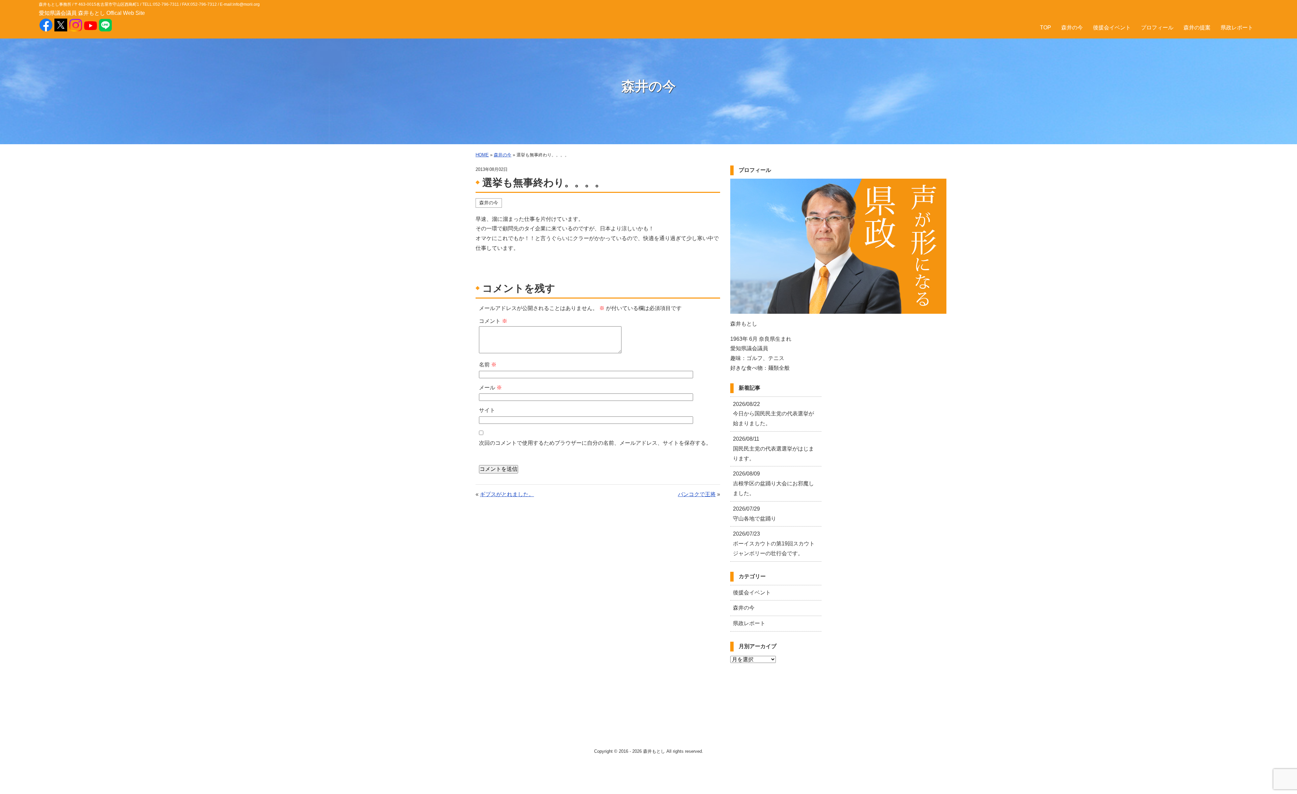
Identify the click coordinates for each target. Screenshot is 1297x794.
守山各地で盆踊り (754, 513)
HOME (482, 154)
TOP (1045, 27)
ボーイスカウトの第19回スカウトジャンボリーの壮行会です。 (774, 543)
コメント (493, 321)
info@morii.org (246, 4)
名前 (488, 364)
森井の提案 (1197, 27)
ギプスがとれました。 (507, 494)
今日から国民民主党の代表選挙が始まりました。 (773, 414)
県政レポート (1237, 27)
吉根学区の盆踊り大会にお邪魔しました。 (773, 483)
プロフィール (1157, 27)
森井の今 (1072, 27)
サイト (487, 410)
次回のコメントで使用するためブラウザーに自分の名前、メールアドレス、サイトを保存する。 (595, 443)
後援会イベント (1112, 27)
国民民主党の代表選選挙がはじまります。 (773, 448)
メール (490, 387)
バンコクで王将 (697, 494)
